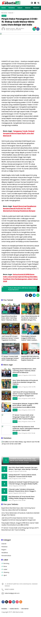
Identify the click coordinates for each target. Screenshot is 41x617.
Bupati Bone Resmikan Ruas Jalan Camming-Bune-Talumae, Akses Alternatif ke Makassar (9, 318)
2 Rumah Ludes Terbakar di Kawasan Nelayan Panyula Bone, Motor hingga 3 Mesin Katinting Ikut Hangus (22, 490)
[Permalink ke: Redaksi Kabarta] (4, 29)
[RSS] (20, 601)
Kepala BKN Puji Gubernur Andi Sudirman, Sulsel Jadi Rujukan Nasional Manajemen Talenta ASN (30, 358)
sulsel (5, 569)
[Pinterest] (10, 601)
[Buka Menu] (35, 3)
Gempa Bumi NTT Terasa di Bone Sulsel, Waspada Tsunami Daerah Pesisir (22, 476)
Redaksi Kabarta (10, 28)
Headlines (5, 553)
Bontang (6, 563)
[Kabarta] (11, 3)
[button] (32, 3)
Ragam (4, 550)
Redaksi (4, 609)
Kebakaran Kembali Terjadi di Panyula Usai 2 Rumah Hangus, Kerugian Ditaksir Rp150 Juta (23, 483)
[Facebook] (26, 295)
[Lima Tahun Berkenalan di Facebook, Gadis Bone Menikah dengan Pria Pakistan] (30, 308)
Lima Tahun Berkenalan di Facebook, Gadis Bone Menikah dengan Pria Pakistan (30, 318)
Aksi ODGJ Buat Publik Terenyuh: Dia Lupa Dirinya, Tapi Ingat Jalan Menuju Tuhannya (23, 468)
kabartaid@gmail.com (12, 593)
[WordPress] (13, 601)
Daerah (4, 15)
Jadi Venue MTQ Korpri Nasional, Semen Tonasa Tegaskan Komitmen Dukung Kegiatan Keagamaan (10, 338)
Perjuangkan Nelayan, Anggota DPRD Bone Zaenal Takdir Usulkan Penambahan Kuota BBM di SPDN (29, 338)
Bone (5, 566)
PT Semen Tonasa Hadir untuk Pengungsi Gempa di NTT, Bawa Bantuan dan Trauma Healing (10, 358)
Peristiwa (4, 547)
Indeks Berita (14, 609)
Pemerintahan (6, 556)
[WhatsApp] (37, 295)
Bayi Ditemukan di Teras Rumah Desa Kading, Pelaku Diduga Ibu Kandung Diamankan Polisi (21, 497)
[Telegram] (34, 295)
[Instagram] (17, 601)
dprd (5, 575)
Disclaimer (25, 609)
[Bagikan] (37, 29)
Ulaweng (6, 572)
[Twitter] (30, 295)
